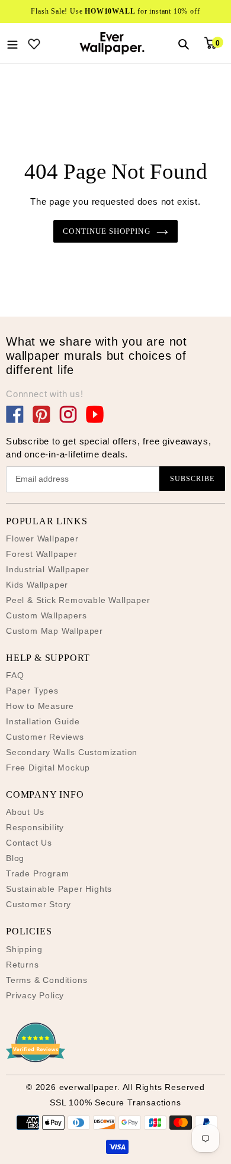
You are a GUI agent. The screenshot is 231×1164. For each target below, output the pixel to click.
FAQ (15, 675)
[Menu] (12, 43)
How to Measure (40, 706)
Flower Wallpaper (42, 538)
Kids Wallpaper (37, 584)
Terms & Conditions (46, 980)
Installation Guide (42, 721)
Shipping (24, 949)
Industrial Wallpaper (47, 569)
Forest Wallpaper (42, 554)
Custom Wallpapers (46, 615)
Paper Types (32, 690)
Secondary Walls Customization (71, 752)
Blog (15, 858)
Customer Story (38, 904)
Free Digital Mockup (48, 767)
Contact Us (29, 842)
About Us (25, 812)
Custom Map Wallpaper (54, 631)
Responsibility (35, 827)
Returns (22, 964)
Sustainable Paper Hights (59, 889)
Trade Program (37, 873)
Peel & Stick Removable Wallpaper (78, 600)
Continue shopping (106, 231)
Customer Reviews (45, 736)
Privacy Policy (35, 995)
